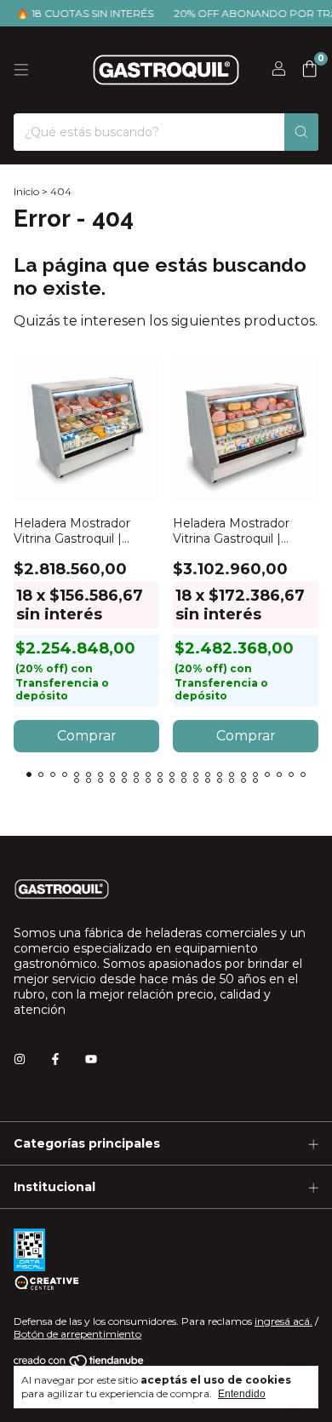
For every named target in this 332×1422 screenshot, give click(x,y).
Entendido (242, 1394)
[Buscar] (301, 132)
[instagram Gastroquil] (20, 1059)
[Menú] (21, 70)
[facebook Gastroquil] (55, 1059)
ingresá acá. (283, 1321)
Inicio (26, 191)
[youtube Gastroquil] (91, 1059)
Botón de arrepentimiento (77, 1333)
